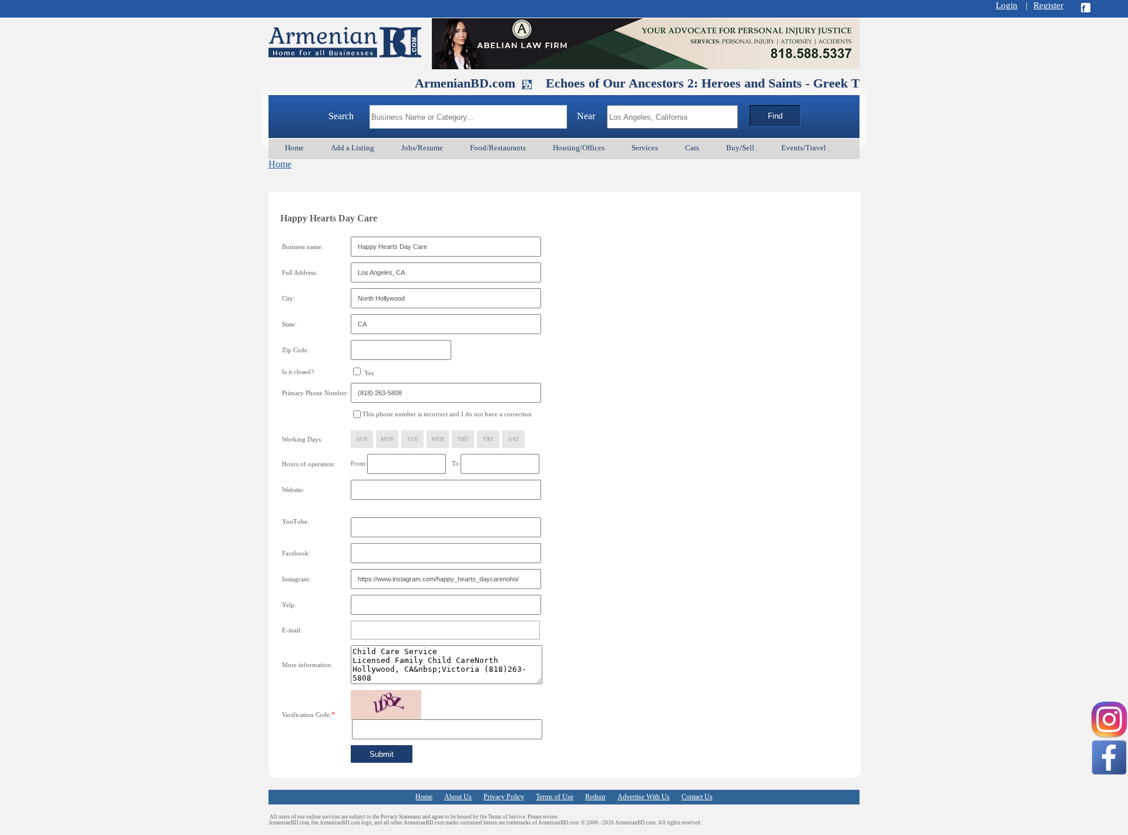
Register (1048, 5)
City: (288, 298)
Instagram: (296, 579)
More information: (307, 664)
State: (289, 324)
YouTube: (295, 521)
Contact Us (697, 797)
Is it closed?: (298, 371)
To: (456, 463)
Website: (293, 489)
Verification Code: (308, 714)
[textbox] (468, 117)
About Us (458, 797)
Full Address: (299, 272)
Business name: (302, 246)
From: (359, 463)
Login (1007, 5)
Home (279, 164)
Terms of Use (554, 797)
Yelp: (289, 604)
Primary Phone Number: (315, 392)
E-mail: (292, 630)
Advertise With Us (643, 797)
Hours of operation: (308, 463)
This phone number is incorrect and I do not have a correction (447, 414)
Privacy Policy (504, 797)
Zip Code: (295, 349)
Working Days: (302, 439)
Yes (368, 372)
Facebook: (296, 553)
